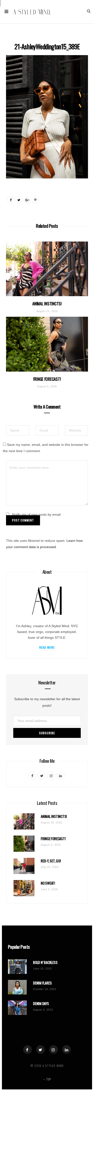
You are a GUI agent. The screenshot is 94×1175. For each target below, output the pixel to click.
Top (48, 1079)
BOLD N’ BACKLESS (45, 962)
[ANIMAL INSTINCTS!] (47, 269)
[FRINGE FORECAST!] (47, 344)
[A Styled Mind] (32, 11)
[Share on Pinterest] (35, 199)
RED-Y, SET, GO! (51, 860)
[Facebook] (27, 1049)
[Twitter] (40, 1049)
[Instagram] (53, 1049)
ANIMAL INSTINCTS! (47, 304)
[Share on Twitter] (18, 199)
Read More (47, 647)
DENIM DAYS (41, 1003)
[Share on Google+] (27, 199)
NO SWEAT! (48, 883)
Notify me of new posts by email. (36, 514)
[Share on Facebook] (10, 199)
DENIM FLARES (42, 982)
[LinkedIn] (66, 1049)
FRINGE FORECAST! (47, 379)
